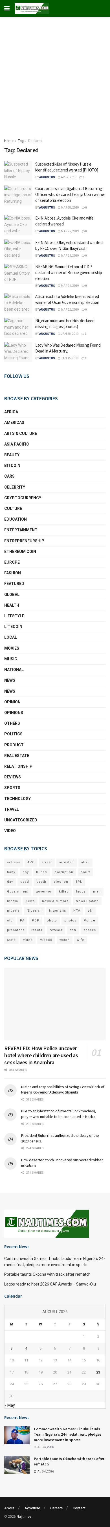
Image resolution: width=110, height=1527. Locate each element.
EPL (79, 882)
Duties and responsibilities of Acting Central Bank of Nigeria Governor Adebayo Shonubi (62, 1089)
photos (70, 920)
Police (89, 920)
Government (17, 891)
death (41, 882)
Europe (12, 562)
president (15, 930)
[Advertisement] (55, 74)
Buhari (41, 872)
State (11, 940)
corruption (64, 872)
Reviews (12, 777)
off (90, 910)
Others (12, 723)
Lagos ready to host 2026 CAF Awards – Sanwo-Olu (50, 1284)
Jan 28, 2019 (69, 333)
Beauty (11, 455)
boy (26, 872)
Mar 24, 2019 (69, 285)
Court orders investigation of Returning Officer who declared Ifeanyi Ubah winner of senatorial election (70, 194)
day (10, 882)
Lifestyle (14, 616)
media (12, 901)
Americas (14, 422)
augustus (47, 177)
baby (11, 872)
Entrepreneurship (24, 541)
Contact (79, 1508)
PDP (35, 920)
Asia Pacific (16, 444)
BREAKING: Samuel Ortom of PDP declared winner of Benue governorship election (68, 272)
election (61, 882)
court (85, 872)
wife (80, 940)
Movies (11, 648)
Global (11, 594)
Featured (14, 583)
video (28, 940)
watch (65, 940)
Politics (13, 734)
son (73, 930)
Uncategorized (20, 820)
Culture (13, 508)
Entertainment (21, 530)
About (9, 1508)
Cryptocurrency (22, 498)
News (9, 680)
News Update (87, 901)
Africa (11, 412)
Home (9, 141)
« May (10, 1405)
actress (13, 862)
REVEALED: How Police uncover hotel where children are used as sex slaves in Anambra (41, 1055)
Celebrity (14, 487)
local (10, 637)
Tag (21, 141)
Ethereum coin (20, 551)
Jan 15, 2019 (69, 358)
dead (24, 882)
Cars (9, 476)
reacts (36, 930)
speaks (89, 930)
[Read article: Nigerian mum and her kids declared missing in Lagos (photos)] (18, 328)
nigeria (13, 910)
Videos (46, 940)
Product (14, 745)
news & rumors (55, 901)
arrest (47, 862)
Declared (35, 141)
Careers (56, 1508)
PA (22, 920)
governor (44, 891)
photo (52, 920)
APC (30, 862)
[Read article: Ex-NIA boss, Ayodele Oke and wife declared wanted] (18, 225)
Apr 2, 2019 (68, 177)
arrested (66, 862)
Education (15, 519)
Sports (12, 787)
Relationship (18, 766)
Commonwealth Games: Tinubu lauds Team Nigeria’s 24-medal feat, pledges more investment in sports (68, 1434)
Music (10, 659)
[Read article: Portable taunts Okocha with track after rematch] (17, 1465)
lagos (81, 891)
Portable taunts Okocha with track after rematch (47, 1274)
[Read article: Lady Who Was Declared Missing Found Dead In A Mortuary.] (18, 352)
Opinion (12, 702)
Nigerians (57, 910)
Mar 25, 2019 (69, 231)
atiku (85, 862)
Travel (11, 809)
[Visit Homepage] (32, 8)
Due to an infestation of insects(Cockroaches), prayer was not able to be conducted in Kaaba (58, 1113)
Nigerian (34, 910)
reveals (56, 930)
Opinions (13, 712)
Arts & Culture (20, 433)
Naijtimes (24, 1517)
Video (10, 830)
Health (11, 605)
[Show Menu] (7, 8)
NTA (76, 910)
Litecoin (13, 626)
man (97, 891)
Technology (17, 798)
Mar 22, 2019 (69, 309)
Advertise (32, 1508)
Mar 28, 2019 (69, 207)
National (14, 669)
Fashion (12, 573)
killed (64, 891)
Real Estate (16, 755)
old (10, 920)
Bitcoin (12, 465)
